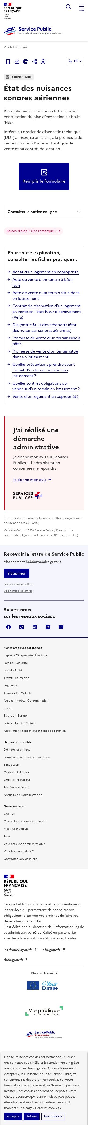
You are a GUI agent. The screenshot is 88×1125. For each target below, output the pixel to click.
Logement (10, 685)
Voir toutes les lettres (18, 591)
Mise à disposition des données (24, 821)
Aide (7, 836)
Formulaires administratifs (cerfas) (27, 757)
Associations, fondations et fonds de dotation (35, 731)
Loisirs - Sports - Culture (20, 723)
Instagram (48, 627)
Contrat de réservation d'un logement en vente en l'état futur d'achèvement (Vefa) (46, 311)
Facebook (8, 627)
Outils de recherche (17, 780)
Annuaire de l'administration (23, 795)
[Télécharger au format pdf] (17, 61)
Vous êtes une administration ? (24, 844)
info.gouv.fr (51, 950)
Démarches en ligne (17, 749)
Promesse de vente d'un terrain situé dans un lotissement (45, 354)
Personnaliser (53, 1116)
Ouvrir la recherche (68, 6)
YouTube (61, 627)
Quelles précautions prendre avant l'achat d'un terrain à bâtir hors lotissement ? (43, 369)
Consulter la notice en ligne (32, 211)
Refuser (31, 1116)
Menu (81, 10)
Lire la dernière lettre (18, 584)
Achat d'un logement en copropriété (45, 272)
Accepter (13, 1116)
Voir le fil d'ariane (15, 47)
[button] (43, 61)
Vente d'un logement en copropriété (45, 396)
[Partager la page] (35, 61)
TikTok (21, 627)
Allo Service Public (16, 787)
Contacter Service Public (20, 859)
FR (76, 60)
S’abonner (17, 573)
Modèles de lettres (16, 772)
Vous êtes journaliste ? (19, 851)
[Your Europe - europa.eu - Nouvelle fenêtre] (44, 985)
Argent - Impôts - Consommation (26, 700)
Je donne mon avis (29, 479)
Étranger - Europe (16, 716)
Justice (8, 708)
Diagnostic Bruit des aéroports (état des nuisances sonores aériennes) (44, 327)
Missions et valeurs (16, 829)
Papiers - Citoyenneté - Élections (25, 655)
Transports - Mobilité (18, 693)
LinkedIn (34, 627)
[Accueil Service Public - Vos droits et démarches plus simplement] (34, 35)
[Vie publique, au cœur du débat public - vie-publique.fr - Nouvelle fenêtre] (44, 1011)
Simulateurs (11, 765)
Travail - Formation (16, 678)
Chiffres (9, 814)
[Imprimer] (26, 61)
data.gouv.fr (13, 959)
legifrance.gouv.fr (18, 950)
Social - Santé (13, 670)
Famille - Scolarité (16, 663)
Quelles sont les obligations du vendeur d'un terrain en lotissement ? (46, 386)
